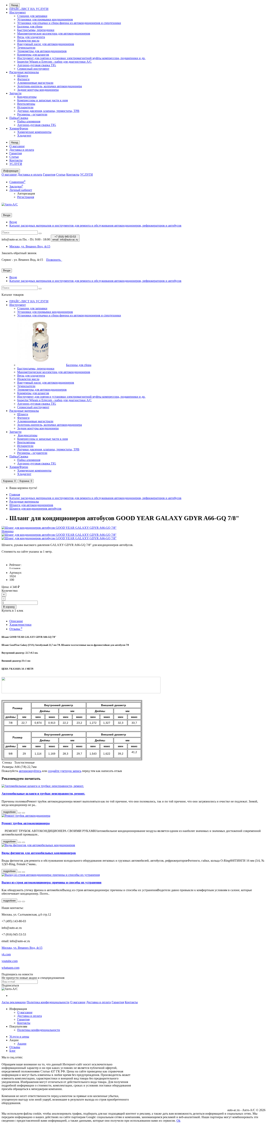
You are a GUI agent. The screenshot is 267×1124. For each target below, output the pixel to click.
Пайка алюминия (28, 121)
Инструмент (17, 12)
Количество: (10, 590)
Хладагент (24, 135)
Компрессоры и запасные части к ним (42, 100)
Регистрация (25, 197)
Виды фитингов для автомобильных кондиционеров (39, 853)
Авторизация (26, 193)
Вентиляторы (26, 103)
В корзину (9, 606)
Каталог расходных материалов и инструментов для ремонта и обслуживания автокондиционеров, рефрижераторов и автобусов (95, 225)
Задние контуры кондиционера (38, 89)
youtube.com (10, 961)
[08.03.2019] (19, 872)
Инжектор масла (28, 40)
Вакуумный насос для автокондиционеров (45, 44)
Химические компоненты (34, 132)
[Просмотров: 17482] (23, 901)
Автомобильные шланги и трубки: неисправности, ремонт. (43, 793)
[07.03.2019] (19, 842)
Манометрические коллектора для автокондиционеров (53, 33)
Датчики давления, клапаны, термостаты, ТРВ (48, 111)
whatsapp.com (10, 967)
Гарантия (15, 153)
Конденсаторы (27, 96)
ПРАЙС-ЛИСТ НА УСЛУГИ (28, 9)
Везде (13, 222)
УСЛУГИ (15, 163)
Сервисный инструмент (33, 68)
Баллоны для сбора (29, 26)
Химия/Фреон (18, 128)
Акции (21, 1043)
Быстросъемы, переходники (35, 30)
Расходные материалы (24, 72)
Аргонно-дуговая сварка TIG (36, 65)
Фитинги (23, 79)
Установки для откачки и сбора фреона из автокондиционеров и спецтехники (69, 23)
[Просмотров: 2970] (23, 812)
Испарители (25, 107)
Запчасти (15, 93)
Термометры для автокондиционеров (42, 51)
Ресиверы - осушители (32, 114)
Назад (14, 5)
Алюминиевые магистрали (35, 82)
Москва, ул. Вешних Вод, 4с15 (22, 947)
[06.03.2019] (19, 812)
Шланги (22, 75)
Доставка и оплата (21, 149)
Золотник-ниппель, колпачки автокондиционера (49, 86)
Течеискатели (26, 47)
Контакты (15, 160)
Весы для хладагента (31, 37)
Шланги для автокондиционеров (31, 505)
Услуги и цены (19, 1036)
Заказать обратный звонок (19, 253)
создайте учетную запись (64, 771)
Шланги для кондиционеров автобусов (35, 508)
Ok (178, 1120)
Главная (14, 494)
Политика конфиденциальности (48, 1002)
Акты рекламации (14, 1002)
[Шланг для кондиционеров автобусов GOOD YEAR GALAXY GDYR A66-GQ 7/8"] (59, 534)
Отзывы (15, 629)
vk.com (6, 954)
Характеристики (20, 624)
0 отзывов (14, 568)
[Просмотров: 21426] (23, 842)
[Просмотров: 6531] (23, 872)
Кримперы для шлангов (33, 54)
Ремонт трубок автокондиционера (26, 823)
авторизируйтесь (30, 771)
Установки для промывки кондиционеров (45, 19)
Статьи (14, 156)
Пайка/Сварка (18, 118)
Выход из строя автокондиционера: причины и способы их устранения (51, 882)
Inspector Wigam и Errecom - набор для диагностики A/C (54, 61)
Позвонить (53, 259)
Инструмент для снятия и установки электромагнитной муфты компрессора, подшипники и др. (81, 58)
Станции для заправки (32, 16)
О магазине (17, 146)
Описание (16, 621)
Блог (12, 1050)
